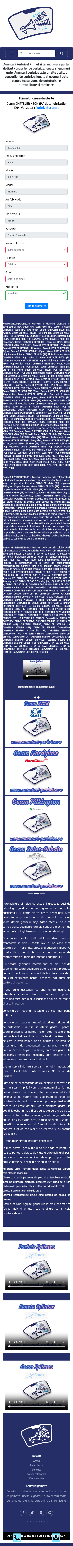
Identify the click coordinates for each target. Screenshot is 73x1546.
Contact (36, 1470)
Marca (9, 170)
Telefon (10, 258)
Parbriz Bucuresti (48, 108)
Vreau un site (36, 1478)
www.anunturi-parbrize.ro (16, 323)
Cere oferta (36, 1465)
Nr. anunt (11, 141)
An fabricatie (13, 200)
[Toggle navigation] (11, 53)
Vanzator (10, 229)
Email (8, 272)
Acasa (36, 1461)
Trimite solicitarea (36, 306)
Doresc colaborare (36, 1474)
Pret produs (12, 214)
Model (9, 185)
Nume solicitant (15, 243)
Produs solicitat (15, 156)
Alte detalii (12, 287)
